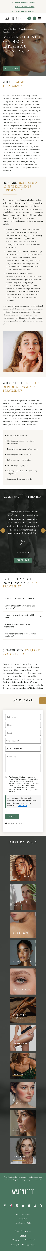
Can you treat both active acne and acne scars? (19, 606)
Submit (12, 816)
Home (5, 29)
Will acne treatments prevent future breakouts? (20, 634)
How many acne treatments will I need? (19, 616)
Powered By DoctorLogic (23, 1245)
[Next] (43, 530)
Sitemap (23, 1236)
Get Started (11, 69)
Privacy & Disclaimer (23, 1231)
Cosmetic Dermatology (27, 29)
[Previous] (2, 530)
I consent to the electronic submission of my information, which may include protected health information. (22, 802)
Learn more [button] (22, 805)
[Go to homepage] (15, 18)
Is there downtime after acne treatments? (17, 625)
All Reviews (23, 560)
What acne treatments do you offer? (20, 598)
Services (13, 29)
